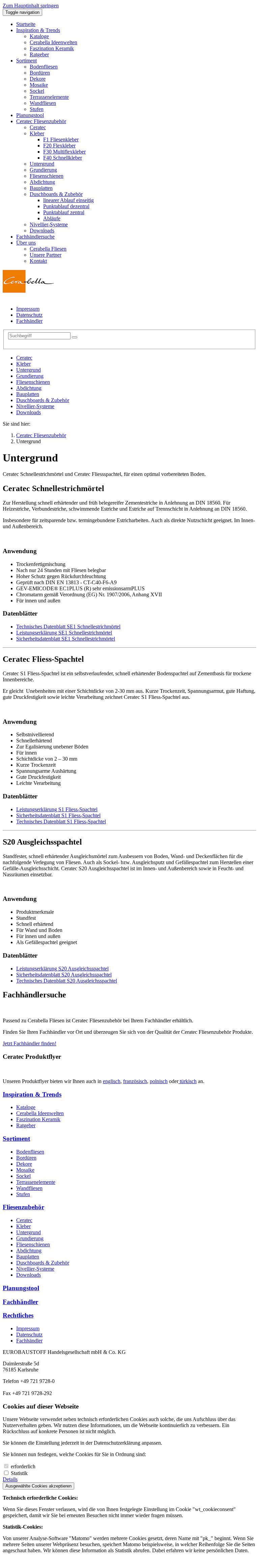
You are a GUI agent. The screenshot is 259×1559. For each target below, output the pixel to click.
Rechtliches (18, 1315)
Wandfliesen (29, 1188)
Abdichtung (28, 388)
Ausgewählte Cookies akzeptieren (38, 1486)
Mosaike (25, 1170)
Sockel (23, 1176)
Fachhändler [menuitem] (29, 321)
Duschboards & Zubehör (42, 400)
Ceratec (24, 358)
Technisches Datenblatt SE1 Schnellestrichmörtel (68, 626)
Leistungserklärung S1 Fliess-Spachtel (56, 809)
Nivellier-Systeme (35, 406)
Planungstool (21, 1288)
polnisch (159, 1081)
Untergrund (28, 370)
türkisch (187, 1081)
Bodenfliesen (30, 1152)
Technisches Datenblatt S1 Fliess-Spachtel (61, 821)
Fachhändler (20, 1301)
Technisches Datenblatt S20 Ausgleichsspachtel (66, 981)
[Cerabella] (28, 291)
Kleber (23, 364)
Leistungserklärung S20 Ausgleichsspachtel (62, 968)
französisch (135, 1081)
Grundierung (30, 376)
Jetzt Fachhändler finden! (29, 1043)
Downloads (28, 412)
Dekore (24, 1164)
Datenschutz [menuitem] (29, 315)
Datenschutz (29, 1334)
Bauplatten (27, 394)
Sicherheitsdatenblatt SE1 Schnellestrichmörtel (65, 639)
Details (10, 1479)
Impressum (27, 1328)
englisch (111, 1081)
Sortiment (16, 1138)
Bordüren (26, 1158)
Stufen (23, 1194)
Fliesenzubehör (23, 1207)
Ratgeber (25, 1125)
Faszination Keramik (38, 1119)
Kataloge (25, 1107)
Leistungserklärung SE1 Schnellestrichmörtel (64, 632)
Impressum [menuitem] (27, 309)
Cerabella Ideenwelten (40, 1113)
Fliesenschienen (33, 382)
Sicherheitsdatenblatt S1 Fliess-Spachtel (58, 815)
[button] (38, 30)
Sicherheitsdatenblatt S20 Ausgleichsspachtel (64, 974)
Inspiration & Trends (32, 1094)
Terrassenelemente (35, 1182)
